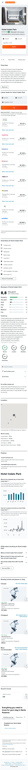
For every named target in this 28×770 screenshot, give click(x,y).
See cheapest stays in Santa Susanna (21, 615)
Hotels (12, 762)
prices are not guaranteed (7, 744)
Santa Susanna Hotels (20, 765)
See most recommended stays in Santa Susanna (21, 648)
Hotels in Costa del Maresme (7, 765)
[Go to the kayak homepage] (10, 2)
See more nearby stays (21, 583)
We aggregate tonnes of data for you (12, 751)
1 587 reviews (20, 32)
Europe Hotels (19, 762)
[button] (2, 2)
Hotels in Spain (8, 763)
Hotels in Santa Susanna (10, 728)
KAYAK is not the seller (8, 749)
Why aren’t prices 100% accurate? (11, 754)
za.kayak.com (6, 762)
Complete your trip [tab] (8, 717)
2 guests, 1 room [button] (7, 43)
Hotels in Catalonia (17, 763)
